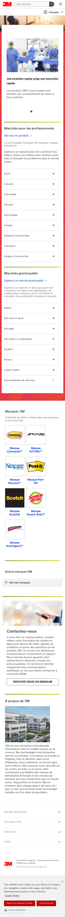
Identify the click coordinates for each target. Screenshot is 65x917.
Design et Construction (16, 256)
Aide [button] (7, 842)
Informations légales (25, 860)
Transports (9, 246)
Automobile (10, 194)
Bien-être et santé (13, 318)
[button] (15, 910)
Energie (8, 225)
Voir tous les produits (16, 135)
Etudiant (8, 349)
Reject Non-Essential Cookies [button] (19, 903)
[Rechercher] (51, 4)
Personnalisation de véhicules (19, 380)
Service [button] (10, 832)
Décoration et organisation (18, 339)
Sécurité (8, 205)
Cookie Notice (12, 896)
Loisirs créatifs (11, 370)
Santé (7, 174)
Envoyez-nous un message (32, 682)
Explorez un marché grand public (24, 280)
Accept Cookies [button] (46, 903)
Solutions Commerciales (16, 236)
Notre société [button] (15, 812)
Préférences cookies (25, 863)
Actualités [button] (12, 822)
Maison (8, 308)
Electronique (11, 215)
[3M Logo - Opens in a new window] (7, 4)
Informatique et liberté (47, 860)
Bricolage (9, 329)
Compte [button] (53, 12)
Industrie (8, 184)
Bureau (8, 360)
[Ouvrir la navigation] (60, 4)
